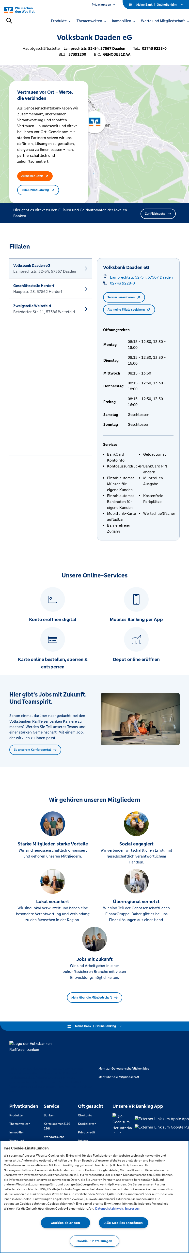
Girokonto (85, 1115)
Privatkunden (101, 5)
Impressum (132, 1209)
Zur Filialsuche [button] (155, 214)
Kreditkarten (87, 1124)
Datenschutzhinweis (109, 1209)
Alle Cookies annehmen (123, 1223)
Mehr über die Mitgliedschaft (91, 998)
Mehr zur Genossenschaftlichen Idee (123, 1069)
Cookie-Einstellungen (94, 1241)
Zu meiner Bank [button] (32, 176)
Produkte (16, 1115)
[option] (50, 268)
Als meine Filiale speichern (126, 310)
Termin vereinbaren (121, 297)
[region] (94, 1197)
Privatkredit (86, 1132)
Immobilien (16, 1132)
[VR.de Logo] (25, 10)
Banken (49, 1115)
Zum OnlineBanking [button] (35, 190)
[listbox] (50, 356)
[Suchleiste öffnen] (9, 20)
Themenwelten (19, 1124)
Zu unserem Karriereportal (32, 750)
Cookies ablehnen (65, 1223)
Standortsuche (54, 1137)
